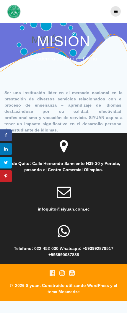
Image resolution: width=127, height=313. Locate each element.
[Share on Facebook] (6, 135)
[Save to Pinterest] (6, 176)
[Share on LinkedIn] (6, 149)
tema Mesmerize (64, 291)
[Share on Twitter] (6, 162)
